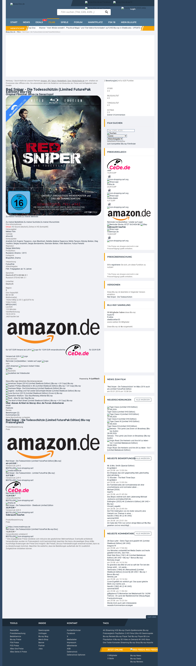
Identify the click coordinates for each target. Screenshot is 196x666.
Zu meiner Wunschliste (49, 222)
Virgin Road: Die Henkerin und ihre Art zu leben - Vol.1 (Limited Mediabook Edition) (129, 449)
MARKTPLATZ (95, 22)
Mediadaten (72, 639)
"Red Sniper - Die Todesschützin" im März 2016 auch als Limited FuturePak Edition (128, 388)
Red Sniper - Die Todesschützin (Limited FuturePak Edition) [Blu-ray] (33, 461)
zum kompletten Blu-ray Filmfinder (121, 144)
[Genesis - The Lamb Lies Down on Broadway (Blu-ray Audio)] (129, 430)
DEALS (41, 21)
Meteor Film (11, 231)
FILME (52, 22)
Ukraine (17, 253)
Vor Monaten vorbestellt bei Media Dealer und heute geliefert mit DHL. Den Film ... (128, 551)
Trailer (109, 642)
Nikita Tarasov (74, 241)
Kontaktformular (74, 630)
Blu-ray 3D (118, 639)
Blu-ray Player (137, 636)
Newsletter (14, 630)
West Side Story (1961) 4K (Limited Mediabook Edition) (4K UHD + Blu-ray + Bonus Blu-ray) (126, 556)
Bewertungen (12, 413)
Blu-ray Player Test (123, 636)
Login (133, 9)
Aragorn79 (111, 546)
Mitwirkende (72, 646)
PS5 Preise (14, 646)
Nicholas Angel (113, 560)
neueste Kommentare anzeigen (120, 605)
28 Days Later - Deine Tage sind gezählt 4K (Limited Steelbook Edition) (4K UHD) (128, 542)
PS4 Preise (14, 642)
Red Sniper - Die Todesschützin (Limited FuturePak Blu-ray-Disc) (32, 529)
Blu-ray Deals (135, 659)
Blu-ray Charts (124, 630)
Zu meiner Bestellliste (14, 222)
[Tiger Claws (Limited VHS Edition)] (122, 407)
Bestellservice (15, 636)
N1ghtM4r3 (112, 468)
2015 (24, 253)
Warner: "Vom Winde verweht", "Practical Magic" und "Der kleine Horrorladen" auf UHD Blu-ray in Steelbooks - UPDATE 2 (82, 28)
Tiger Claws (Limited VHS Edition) (121, 412)
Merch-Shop (43, 639)
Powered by (84, 379)
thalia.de (110, 184)
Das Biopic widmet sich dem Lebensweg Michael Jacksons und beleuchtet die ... (127, 498)
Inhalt (8, 405)
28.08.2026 (112, 433)
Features (9, 408)
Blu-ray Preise (15, 639)
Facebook (71, 633)
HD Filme (130, 633)
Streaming (125, 642)
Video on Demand (130, 639)
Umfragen (42, 633)
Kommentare (12, 415)
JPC (49, 81)
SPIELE (64, 22)
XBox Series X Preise (18, 652)
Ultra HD (138, 633)
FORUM (78, 22)
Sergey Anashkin (20, 243)
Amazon (44, 81)
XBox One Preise (16, 649)
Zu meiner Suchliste (32, 222)
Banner (41, 642)
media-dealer (112, 198)
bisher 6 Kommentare (116, 115)
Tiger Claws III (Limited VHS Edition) (122, 426)
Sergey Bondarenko (36, 243)
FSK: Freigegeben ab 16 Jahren (19, 269)
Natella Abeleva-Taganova (57, 241)
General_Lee (112, 577)
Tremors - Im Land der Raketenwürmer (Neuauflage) (128, 596)
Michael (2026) (113, 490)
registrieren (116, 265)
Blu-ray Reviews (109, 636)
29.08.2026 (112, 409)
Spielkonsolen (136, 630)
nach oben (151, 617)
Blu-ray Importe (146, 642)
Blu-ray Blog (43, 636)
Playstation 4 (108, 639)
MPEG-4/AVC (11, 305)
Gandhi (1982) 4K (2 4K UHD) (119, 516)
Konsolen (116, 642)
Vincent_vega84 (113, 506)
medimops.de (113, 232)
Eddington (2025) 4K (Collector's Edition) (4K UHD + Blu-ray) (128, 502)
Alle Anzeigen (143, 400)
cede (109, 170)
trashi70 (110, 315)
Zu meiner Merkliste (30, 216)
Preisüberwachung (17, 633)
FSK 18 (111, 22)
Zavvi (69, 81)
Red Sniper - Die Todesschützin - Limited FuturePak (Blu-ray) (30, 473)
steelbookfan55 (113, 320)
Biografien (10, 258)
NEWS (26, 22)
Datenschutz (72, 652)
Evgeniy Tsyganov (24, 241)
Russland (9, 253)
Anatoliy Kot (11, 241)
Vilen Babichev (65, 243)
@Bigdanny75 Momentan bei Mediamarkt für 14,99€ (129, 593)
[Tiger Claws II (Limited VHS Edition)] (123, 414)
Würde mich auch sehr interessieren (122, 603)
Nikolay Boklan (87, 241)
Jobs (40, 649)
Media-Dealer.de (78, 81)
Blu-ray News (135, 656)
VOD (116, 630)
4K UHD (142, 639)
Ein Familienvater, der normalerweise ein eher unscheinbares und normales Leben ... (125, 486)
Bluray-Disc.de (10, 32)
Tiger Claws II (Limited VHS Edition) (121, 419)
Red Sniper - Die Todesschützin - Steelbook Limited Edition (29, 505)
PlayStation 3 (120, 633)
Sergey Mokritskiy (13, 248)
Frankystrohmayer (114, 598)
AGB (68, 649)
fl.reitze (110, 317)
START (13, 22)
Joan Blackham (38, 241)
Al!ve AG (9, 236)
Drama (18, 258)
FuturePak (10, 264)
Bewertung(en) (112, 81)
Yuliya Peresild (78, 243)
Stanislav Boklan (51, 243)
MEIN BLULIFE (128, 22)
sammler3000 (113, 518)
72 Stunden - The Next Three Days (121, 478)
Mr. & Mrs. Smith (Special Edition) (120, 466)
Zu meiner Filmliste (14, 216)
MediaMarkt (62, 81)
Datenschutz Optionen (76, 655)
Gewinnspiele (43, 630)
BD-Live (146, 636)
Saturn (54, 81)
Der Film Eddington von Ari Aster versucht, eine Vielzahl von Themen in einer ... (126, 512)
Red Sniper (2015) (13, 493)
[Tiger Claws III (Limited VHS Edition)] (123, 421)
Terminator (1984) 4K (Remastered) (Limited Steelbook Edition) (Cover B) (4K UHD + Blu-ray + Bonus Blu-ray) (127, 572)
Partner (41, 646)
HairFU (110, 492)
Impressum (71, 642)
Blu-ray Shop (135, 642)
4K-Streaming (108, 630)
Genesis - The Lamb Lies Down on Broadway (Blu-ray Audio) (128, 437)
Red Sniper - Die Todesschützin (119, 297)
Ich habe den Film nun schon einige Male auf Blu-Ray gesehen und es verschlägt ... (129, 524)
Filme (19, 32)
